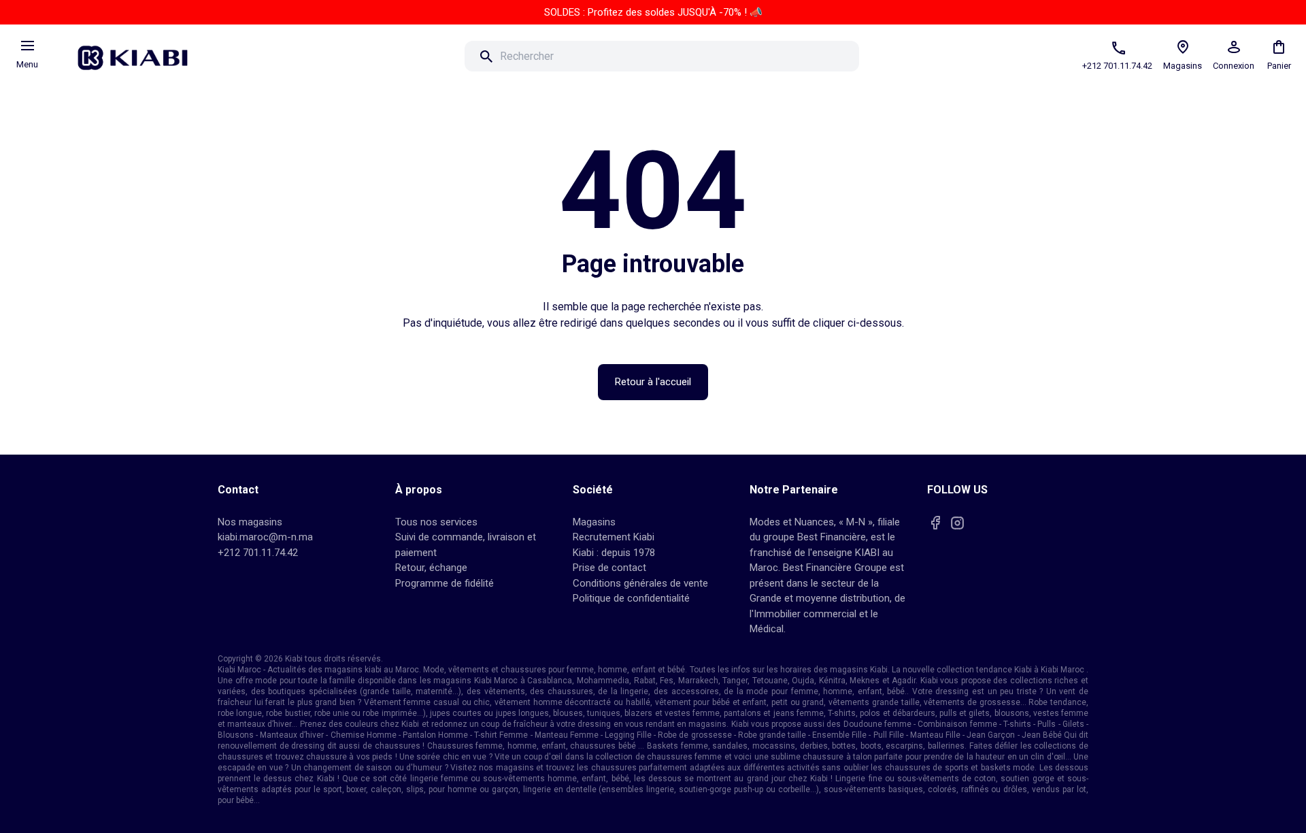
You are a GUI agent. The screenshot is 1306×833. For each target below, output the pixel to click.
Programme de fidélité (444, 583)
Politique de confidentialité (631, 598)
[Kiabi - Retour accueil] (139, 53)
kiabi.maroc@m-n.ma (265, 537)
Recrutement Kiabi (613, 537)
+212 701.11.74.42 (258, 552)
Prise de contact (609, 567)
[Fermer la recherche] (878, 56)
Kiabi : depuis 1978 (614, 552)
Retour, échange (431, 567)
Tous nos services (436, 522)
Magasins (594, 522)
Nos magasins (250, 522)
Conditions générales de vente (640, 583)
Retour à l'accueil (653, 382)
